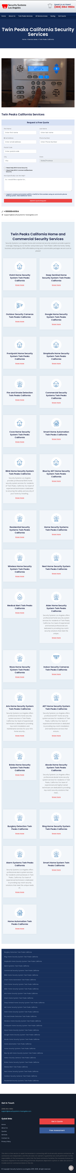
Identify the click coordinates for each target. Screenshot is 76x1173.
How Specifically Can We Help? (14, 176)
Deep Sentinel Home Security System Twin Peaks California (56, 278)
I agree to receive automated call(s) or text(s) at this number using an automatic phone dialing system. (36, 194)
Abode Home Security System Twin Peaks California (56, 767)
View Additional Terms (24, 196)
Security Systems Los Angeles (20, 1169)
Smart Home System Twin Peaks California (56, 864)
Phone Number (44, 138)
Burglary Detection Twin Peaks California (20, 827)
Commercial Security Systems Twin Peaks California (56, 395)
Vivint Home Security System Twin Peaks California (19, 278)
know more (19, 285)
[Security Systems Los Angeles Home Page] (13, 6)
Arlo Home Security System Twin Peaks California (20, 707)
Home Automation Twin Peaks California (20, 923)
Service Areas (33, 39)
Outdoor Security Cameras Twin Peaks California (19, 315)
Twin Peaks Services (25, 16)
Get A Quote (57, 1121)
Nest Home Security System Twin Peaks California (56, 567)
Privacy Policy (6, 1141)
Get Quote (62, 16)
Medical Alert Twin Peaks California (19, 607)
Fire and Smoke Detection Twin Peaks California (20, 394)
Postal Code (8, 147)
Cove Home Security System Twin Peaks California (19, 434)
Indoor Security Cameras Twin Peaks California (56, 668)
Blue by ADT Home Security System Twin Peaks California (56, 474)
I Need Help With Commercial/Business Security (19, 170)
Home (3, 16)
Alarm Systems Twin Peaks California (19, 864)
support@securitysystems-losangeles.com (21, 215)
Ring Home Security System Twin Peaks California (56, 827)
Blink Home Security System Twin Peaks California (20, 472)
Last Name (43, 129)
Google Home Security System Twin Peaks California (56, 317)
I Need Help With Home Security (16, 167)
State (41, 157)
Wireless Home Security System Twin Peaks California (20, 569)
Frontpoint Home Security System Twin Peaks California (20, 356)
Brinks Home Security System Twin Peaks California (19, 767)
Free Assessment (57, 1130)
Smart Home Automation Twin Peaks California (56, 433)
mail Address (8, 138)
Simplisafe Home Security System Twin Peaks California (56, 356)
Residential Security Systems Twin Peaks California (20, 530)
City (5, 157)
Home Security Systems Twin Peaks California (56, 528)
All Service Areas (42, 16)
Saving (52, 16)
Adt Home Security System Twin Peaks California (20, 1007)
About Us (12, 16)
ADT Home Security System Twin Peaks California (56, 707)
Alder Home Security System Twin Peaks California (56, 608)
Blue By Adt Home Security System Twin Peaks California (23, 1053)
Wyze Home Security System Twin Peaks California (19, 670)
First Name (7, 129)
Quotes (4, 1131)
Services (4, 1135)
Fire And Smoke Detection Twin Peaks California (20, 1016)
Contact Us (5, 1138)
